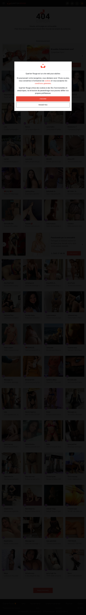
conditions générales (43, 83)
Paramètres (43, 105)
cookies (47, 81)
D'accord (43, 99)
